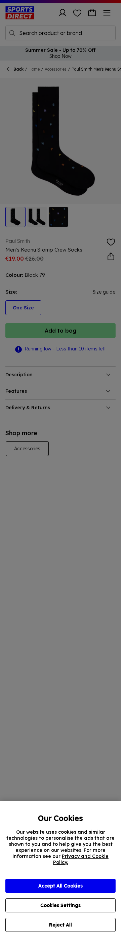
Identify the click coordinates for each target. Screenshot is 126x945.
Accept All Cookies (60, 886)
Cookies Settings (60, 905)
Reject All (60, 925)
